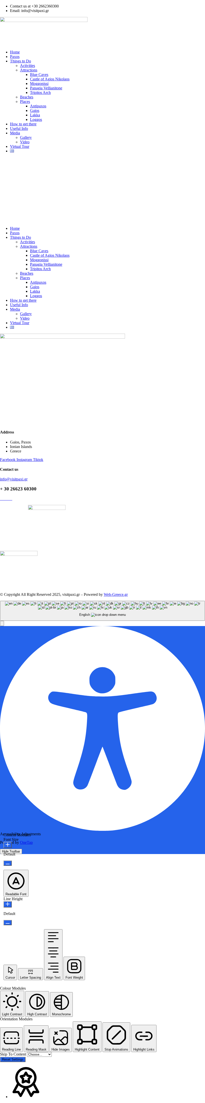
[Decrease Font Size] (8, 863)
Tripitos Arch (40, 92)
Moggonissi (39, 83)
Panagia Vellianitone (46, 88)
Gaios (34, 110)
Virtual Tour (19, 146)
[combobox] (102, 611)
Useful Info (19, 128)
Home (15, 52)
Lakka (35, 115)
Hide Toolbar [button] (11, 851)
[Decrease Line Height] (8, 922)
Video (25, 142)
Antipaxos (38, 106)
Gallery (26, 137)
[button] (102, 189)
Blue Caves (39, 74)
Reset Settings (13, 1059)
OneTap (26, 842)
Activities (27, 65)
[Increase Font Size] (8, 845)
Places (25, 101)
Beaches (26, 97)
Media (15, 133)
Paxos (15, 56)
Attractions (28, 70)
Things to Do (20, 61)
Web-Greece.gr (116, 594)
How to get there (23, 124)
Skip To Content (13, 1054)
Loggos (36, 119)
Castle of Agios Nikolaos (50, 79)
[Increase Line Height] (8, 904)
